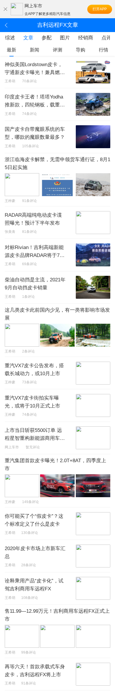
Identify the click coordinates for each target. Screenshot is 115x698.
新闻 (34, 49)
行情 (103, 49)
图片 (65, 38)
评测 (57, 49)
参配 (47, 38)
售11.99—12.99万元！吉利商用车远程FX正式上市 (57, 615)
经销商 (85, 38)
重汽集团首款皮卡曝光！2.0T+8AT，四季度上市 (55, 464)
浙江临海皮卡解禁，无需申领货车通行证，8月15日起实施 (57, 163)
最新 (11, 49)
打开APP (100, 9)
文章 (28, 38)
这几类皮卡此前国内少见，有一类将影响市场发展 (57, 314)
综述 (10, 38)
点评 (106, 38)
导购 (80, 49)
